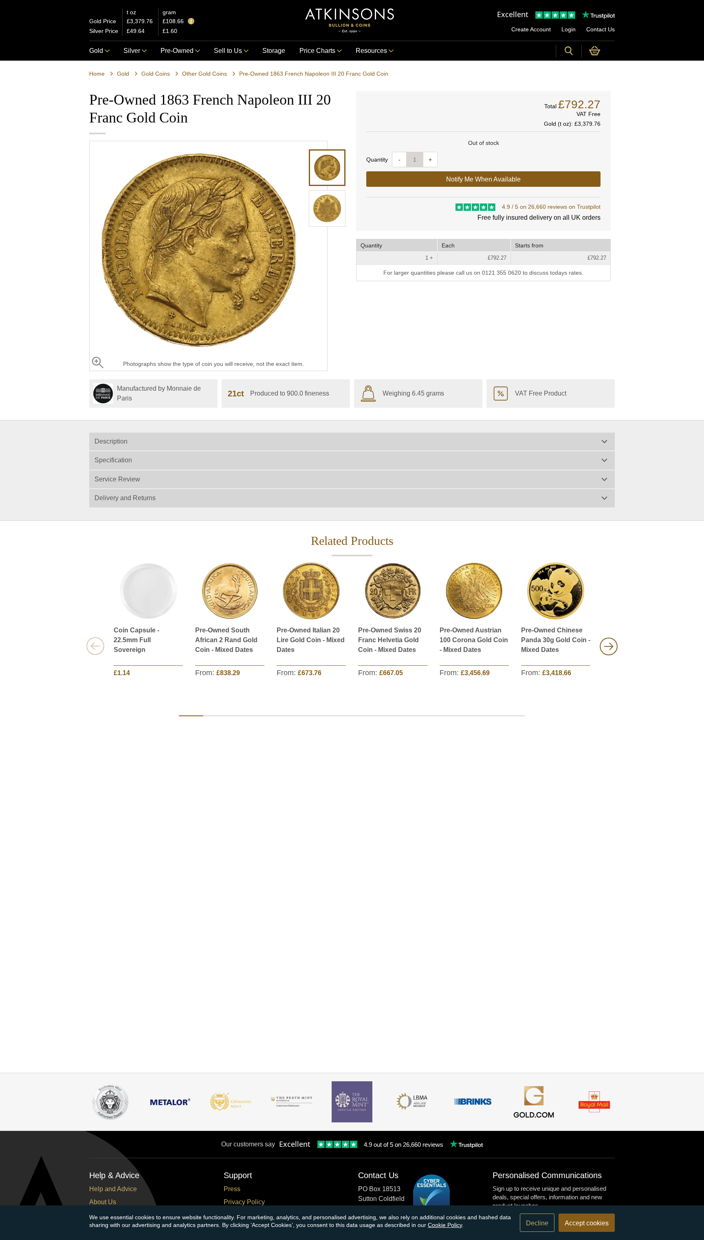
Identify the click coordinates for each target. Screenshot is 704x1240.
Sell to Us (228, 50)
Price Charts (317, 50)
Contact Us (600, 29)
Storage (273, 50)
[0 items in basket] (598, 51)
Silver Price (103, 31)
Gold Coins (155, 73)
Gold (96, 50)
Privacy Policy (244, 1201)
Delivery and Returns (125, 497)
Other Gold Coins (204, 73)
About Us (102, 1201)
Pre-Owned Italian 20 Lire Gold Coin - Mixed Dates (311, 640)
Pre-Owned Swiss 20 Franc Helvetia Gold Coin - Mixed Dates (389, 640)
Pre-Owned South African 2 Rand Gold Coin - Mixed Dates (226, 640)
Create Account (531, 29)
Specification (113, 460)
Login (568, 29)
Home (97, 73)
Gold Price (102, 21)
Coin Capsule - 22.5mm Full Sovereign (136, 640)
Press (232, 1188)
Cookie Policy (445, 1225)
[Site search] (568, 51)
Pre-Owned (177, 50)
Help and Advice (113, 1188)
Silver (131, 50)
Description (111, 441)
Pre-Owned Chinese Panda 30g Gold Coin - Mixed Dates (555, 640)
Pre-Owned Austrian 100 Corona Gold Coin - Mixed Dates (474, 640)
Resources (371, 50)
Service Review (117, 479)
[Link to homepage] (349, 20)
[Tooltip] (191, 22)
